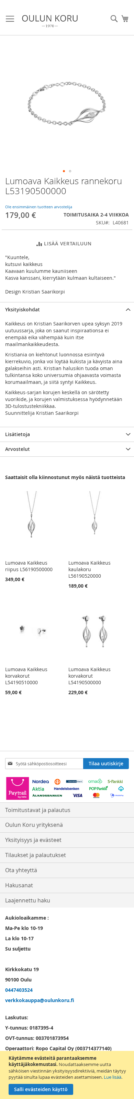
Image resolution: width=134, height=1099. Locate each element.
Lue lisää (112, 1077)
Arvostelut (17, 449)
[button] (64, 171)
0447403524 (19, 990)
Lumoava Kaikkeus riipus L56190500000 (29, 566)
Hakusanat (19, 885)
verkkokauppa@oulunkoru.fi (39, 1000)
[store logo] (50, 21)
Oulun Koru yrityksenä (34, 825)
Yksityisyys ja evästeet (33, 840)
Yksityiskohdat (22, 309)
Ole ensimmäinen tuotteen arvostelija (38, 206)
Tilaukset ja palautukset (35, 855)
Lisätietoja (17, 434)
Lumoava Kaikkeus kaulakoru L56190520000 (89, 569)
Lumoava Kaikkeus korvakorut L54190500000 (89, 676)
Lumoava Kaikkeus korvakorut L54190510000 (26, 676)
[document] (68, 1075)
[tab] (67, 309)
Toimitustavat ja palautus (37, 810)
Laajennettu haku (27, 900)
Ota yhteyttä (21, 870)
